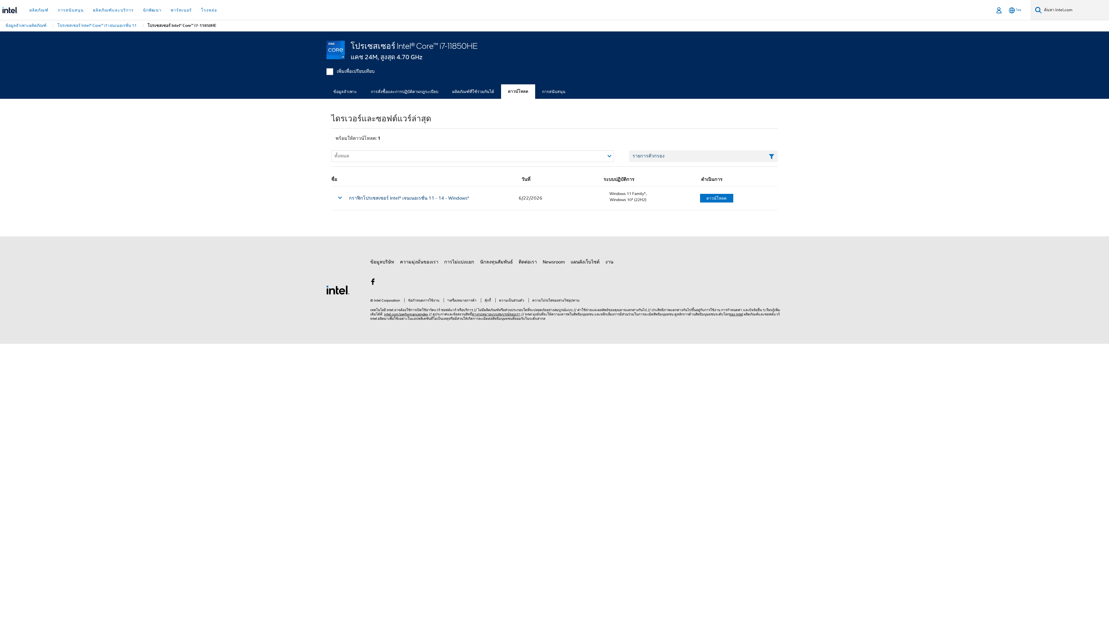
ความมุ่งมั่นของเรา (419, 262)
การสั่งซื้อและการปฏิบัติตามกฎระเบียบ (404, 91)
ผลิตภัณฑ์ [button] (39, 10)
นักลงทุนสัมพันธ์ (496, 262)
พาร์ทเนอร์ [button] (181, 10)
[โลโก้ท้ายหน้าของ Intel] (337, 290)
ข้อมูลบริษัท (382, 262)
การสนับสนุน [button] (71, 10)
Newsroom (554, 262)
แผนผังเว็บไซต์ (585, 262)
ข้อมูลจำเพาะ (345, 91)
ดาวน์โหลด (518, 91)
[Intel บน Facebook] (373, 283)
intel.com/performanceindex (406, 314)
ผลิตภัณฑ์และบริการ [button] (113, 10)
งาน (609, 262)
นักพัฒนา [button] (152, 10)
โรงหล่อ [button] (209, 10)
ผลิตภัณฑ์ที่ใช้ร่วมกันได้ (473, 91)
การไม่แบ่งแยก (459, 262)
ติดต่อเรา (528, 262)
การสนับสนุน (553, 91)
